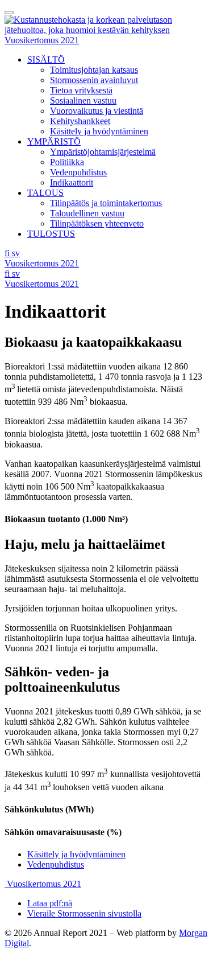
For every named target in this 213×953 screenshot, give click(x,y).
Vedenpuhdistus (78, 172)
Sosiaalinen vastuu (83, 100)
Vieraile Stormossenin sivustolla (84, 913)
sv (16, 253)
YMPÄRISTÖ (54, 141)
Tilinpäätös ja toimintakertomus (106, 203)
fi (8, 253)
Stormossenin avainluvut (94, 80)
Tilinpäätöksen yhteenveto (97, 223)
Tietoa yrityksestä (81, 90)
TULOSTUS (51, 234)
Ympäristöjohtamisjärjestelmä (103, 152)
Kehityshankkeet (80, 121)
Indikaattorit (71, 182)
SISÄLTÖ (46, 59)
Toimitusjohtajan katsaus (94, 70)
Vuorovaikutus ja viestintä (96, 111)
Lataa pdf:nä (49, 903)
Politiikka (67, 162)
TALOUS (45, 193)
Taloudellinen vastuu (87, 213)
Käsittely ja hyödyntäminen (99, 131)
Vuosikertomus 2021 (42, 40)
